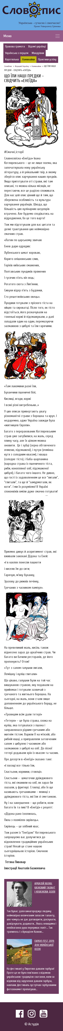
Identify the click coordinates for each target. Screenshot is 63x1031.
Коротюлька (12, 59)
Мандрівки (38, 53)
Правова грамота (15, 46)
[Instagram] (31, 1014)
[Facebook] (20, 1014)
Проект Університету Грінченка (47, 26)
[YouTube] (43, 1014)
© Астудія (32, 1024)
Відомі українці (37, 46)
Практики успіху (47, 59)
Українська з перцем (16, 53)
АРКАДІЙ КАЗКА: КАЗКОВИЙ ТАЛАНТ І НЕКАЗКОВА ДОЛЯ (44, 887)
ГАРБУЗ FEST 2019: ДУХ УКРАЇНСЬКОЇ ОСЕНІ (44, 945)
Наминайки (28, 59)
